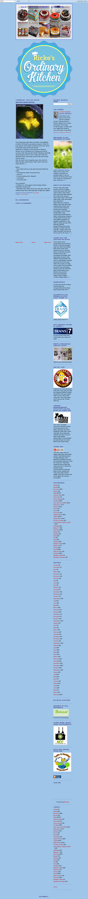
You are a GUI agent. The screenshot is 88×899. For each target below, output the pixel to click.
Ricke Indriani (65, 111)
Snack (55, 549)
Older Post (47, 242)
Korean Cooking (58, 520)
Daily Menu (24, 194)
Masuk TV (56, 528)
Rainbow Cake (57, 543)
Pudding (56, 541)
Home (33, 242)
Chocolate (56, 497)
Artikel (55, 485)
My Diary (56, 530)
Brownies (56, 489)
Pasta (55, 535)
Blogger (66, 802)
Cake (54, 493)
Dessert (55, 506)
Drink (55, 510)
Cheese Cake (57, 495)
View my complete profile (62, 132)
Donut (55, 508)
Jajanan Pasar (57, 514)
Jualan (55, 516)
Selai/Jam (56, 545)
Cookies (56, 501)
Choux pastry (57, 499)
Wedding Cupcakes (59, 557)
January (55, 565)
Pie (54, 537)
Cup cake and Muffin (60, 502)
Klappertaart (57, 518)
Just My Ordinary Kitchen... (44, 7)
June (54, 583)
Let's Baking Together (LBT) (61, 522)
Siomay (55, 547)
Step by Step (57, 551)
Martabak (56, 526)
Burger (55, 491)
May (54, 605)
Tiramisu (56, 553)
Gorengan (56, 512)
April (54, 569)
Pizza (55, 539)
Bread (55, 487)
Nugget (55, 532)
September (56, 598)
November (56, 576)
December (56, 567)
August (55, 623)
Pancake (55, 533)
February (56, 587)
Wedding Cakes (58, 555)
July (54, 580)
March (55, 571)
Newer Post (19, 242)
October (56, 578)
